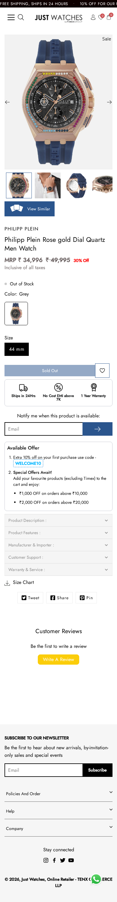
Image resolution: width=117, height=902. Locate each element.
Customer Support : (25, 557)
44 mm (16, 349)
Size (8, 337)
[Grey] (16, 314)
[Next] (109, 102)
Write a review (58, 659)
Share (63, 598)
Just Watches (33, 879)
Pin (89, 598)
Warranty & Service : (26, 570)
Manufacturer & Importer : (31, 545)
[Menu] (11, 17)
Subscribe (97, 770)
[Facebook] (54, 860)
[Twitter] (62, 860)
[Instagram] (46, 860)
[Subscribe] (97, 429)
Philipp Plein (21, 228)
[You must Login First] (102, 370)
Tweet (33, 598)
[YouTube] (71, 860)
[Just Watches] (58, 17)
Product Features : (24, 533)
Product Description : (27, 520)
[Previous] (7, 102)
